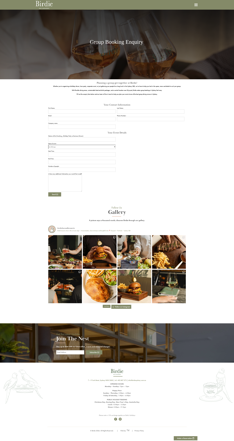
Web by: (123, 431)
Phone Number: (121, 116)
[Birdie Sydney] (47, 5)
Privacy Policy (139, 431)
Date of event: (52, 144)
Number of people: (53, 166)
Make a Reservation (184, 438)
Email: (50, 116)
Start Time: (51, 151)
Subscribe (93, 352)
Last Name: (120, 108)
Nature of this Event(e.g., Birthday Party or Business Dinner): (65, 136)
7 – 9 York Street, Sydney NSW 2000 (100, 380)
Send (54, 194)
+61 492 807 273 (121, 380)
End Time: (51, 159)
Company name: (53, 123)
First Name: (51, 108)
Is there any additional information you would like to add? (65, 174)
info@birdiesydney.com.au (137, 380)
